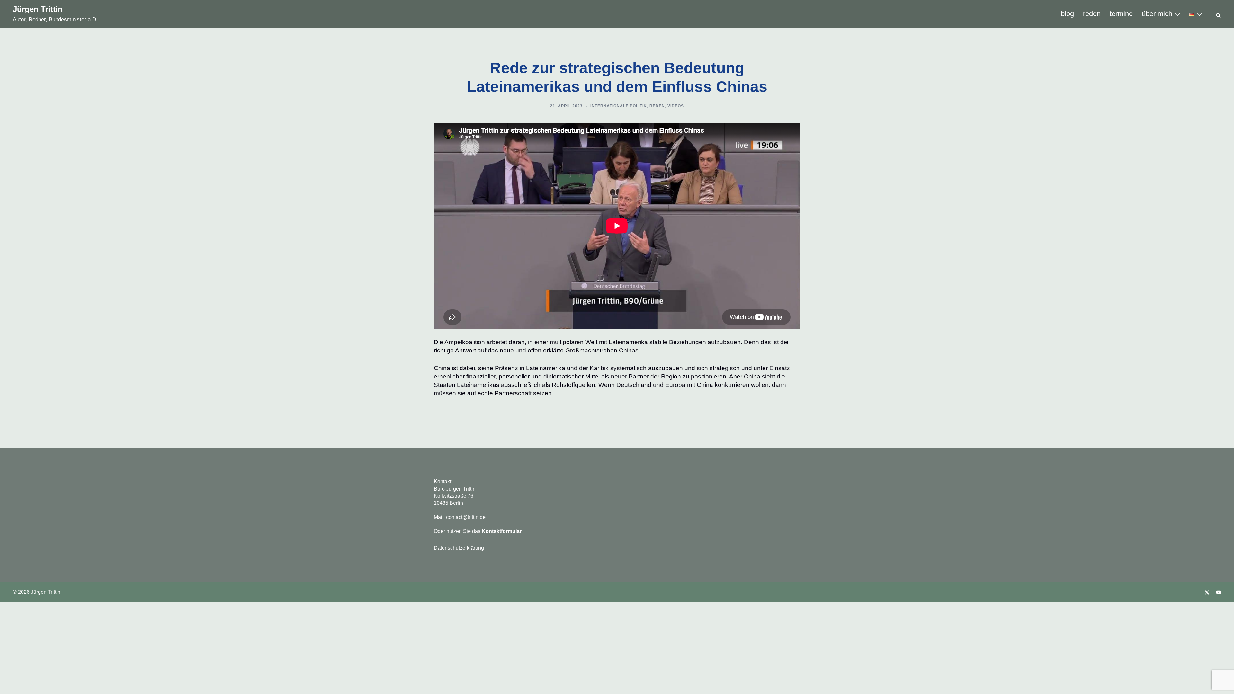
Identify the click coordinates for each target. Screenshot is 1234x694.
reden (1092, 14)
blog (1067, 14)
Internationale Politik (618, 106)
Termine (1121, 14)
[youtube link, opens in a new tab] (1218, 592)
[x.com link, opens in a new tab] (1207, 592)
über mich (1157, 14)
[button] (1218, 14)
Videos (675, 106)
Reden (657, 106)
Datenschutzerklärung (459, 548)
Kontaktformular (502, 531)
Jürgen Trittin (38, 9)
